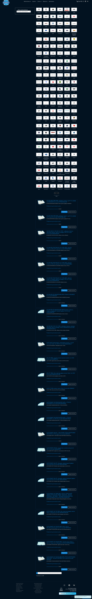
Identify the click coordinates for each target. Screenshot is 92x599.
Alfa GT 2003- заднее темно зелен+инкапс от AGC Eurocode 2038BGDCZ (60, 358)
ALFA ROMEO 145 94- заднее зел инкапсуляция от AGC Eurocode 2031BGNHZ (60, 448)
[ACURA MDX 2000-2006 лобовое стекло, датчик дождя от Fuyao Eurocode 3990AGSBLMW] (41, 217)
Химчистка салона (38, 590)
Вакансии (45, 1)
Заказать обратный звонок (68, 593)
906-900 (80, 1)
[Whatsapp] (83, 1)
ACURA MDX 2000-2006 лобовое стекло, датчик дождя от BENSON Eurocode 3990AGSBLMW (61, 201)
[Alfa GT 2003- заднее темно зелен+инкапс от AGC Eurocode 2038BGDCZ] (41, 359)
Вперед (55, 573)
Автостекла (27, 1)
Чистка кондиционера (38, 591)
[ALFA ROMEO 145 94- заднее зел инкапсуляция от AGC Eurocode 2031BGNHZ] (41, 449)
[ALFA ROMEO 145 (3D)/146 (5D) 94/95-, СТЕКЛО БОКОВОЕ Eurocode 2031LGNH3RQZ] (41, 404)
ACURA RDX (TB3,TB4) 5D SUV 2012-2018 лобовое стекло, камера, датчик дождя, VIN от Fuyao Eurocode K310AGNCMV (59, 279)
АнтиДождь (18, 589)
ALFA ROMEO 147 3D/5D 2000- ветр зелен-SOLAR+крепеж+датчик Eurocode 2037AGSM (59, 527)
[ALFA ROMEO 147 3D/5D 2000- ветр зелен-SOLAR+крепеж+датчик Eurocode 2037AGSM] (41, 528)
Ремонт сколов (18, 585)
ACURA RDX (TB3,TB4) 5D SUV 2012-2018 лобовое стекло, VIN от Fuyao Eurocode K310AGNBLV (59, 248)
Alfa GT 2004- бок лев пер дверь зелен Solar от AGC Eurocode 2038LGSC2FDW (61, 374)
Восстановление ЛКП (38, 584)
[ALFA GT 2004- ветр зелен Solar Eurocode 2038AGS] (41, 390)
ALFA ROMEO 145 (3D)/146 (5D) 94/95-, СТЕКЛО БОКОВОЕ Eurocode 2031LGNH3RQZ (59, 403)
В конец (59, 573)
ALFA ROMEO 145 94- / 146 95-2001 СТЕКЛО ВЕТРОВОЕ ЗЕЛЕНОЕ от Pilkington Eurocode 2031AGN (61, 433)
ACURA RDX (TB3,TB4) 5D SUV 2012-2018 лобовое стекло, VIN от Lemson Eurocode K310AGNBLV (59, 263)
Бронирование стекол (19, 590)
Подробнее (64, 211)
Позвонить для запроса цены (54, 206)
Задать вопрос (72, 211)
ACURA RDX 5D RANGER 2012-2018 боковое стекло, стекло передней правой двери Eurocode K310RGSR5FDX (60, 311)
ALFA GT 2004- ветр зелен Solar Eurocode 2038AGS (60, 388)
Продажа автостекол (19, 583)
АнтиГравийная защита (38, 583)
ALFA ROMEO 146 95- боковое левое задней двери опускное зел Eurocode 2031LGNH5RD (60, 464)
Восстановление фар (38, 585)
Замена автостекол (19, 584)
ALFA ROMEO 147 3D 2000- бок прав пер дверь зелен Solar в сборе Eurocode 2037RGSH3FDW (61, 512)
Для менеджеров (73, 596)
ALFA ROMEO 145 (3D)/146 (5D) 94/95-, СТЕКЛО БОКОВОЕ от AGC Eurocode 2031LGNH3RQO (59, 418)
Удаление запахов (38, 592)
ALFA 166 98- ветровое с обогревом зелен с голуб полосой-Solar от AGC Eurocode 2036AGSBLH (60, 343)
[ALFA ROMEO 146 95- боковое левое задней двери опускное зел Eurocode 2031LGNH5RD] (41, 465)
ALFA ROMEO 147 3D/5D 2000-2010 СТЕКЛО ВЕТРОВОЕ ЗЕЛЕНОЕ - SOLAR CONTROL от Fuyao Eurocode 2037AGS (61, 558)
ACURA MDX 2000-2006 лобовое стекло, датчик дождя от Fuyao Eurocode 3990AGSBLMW (61, 216)
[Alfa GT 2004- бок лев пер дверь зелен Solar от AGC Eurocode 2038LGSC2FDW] (41, 375)
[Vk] (87, 1)
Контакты (51, 1)
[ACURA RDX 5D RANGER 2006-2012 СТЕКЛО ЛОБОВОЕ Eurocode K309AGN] (41, 296)
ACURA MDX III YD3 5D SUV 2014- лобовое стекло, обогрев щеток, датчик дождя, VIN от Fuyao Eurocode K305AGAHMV (60, 232)
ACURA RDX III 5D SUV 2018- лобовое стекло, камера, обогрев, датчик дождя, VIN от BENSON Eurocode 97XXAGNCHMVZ (61, 327)
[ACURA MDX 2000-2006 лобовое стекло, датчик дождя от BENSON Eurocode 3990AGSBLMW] (41, 202)
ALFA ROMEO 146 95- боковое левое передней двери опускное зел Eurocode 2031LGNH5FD (61, 479)
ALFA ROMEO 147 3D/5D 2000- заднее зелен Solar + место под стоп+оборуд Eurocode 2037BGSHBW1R (60, 542)
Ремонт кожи (38, 589)
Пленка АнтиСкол (19, 591)
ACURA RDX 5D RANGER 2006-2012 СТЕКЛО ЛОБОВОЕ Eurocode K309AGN (61, 295)
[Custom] (85, 1)
